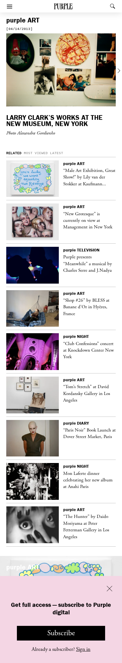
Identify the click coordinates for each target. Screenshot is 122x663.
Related (14, 153)
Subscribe (61, 633)
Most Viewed (36, 153)
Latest (56, 153)
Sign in (83, 649)
